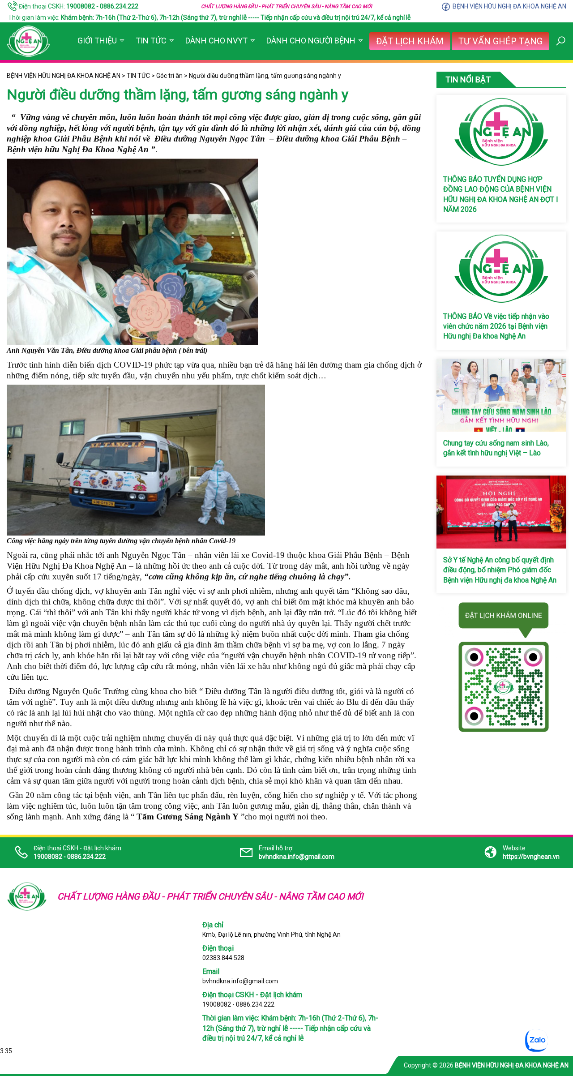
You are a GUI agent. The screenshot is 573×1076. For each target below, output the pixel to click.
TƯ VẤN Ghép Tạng (500, 41)
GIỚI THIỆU (97, 40)
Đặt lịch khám (410, 41)
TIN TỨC (151, 40)
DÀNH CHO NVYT (216, 40)
